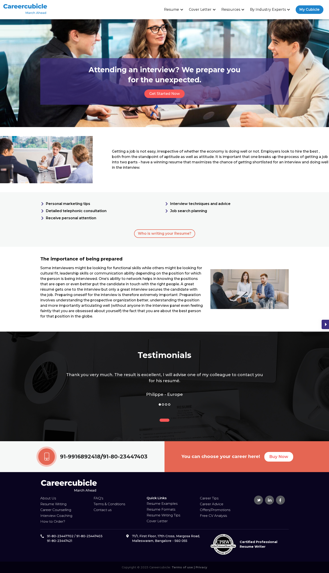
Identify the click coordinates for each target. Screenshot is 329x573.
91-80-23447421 (59, 541)
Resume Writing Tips (163, 515)
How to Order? (52, 521)
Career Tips (209, 498)
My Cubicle (309, 9)
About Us (48, 498)
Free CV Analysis (213, 515)
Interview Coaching (56, 515)
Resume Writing (53, 504)
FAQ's (98, 498)
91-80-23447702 (60, 536)
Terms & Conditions (109, 504)
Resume (174, 9)
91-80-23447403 (125, 456)
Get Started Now (164, 94)
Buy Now (278, 456)
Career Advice (211, 504)
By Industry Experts (270, 9)
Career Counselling (55, 510)
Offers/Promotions (215, 510)
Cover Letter (203, 9)
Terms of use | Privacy (189, 567)
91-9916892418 (80, 456)
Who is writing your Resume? (164, 233)
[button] (160, 404)
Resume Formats (161, 509)
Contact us (102, 510)
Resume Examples (162, 503)
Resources (233, 9)
